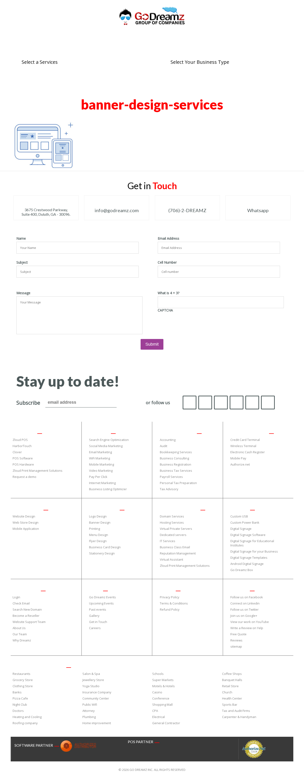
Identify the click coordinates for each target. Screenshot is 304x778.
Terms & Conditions (174, 603)
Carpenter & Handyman (239, 717)
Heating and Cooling (27, 717)
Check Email (21, 603)
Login (16, 597)
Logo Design (98, 516)
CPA (155, 711)
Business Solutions (178, 507)
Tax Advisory (169, 489)
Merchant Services (248, 431)
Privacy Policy (169, 597)
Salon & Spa (91, 674)
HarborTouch (22, 446)
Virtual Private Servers (176, 528)
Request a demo (24, 477)
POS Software (23, 458)
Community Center (95, 698)
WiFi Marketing (99, 458)
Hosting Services (172, 522)
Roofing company (25, 723)
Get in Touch (98, 622)
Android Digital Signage (247, 564)
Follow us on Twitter (244, 609)
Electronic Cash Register (247, 452)
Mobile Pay (238, 458)
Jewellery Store (93, 680)
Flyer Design (98, 541)
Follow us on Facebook (246, 597)
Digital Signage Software (248, 535)
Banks (17, 692)
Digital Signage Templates (248, 557)
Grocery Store (23, 680)
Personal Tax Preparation (178, 483)
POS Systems (23, 431)
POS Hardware (23, 464)
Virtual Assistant (171, 559)
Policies (166, 588)
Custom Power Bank (244, 522)
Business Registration (175, 464)
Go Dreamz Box (241, 570)
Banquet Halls (232, 680)
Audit (163, 446)
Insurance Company (96, 692)
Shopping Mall (162, 704)
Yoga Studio (91, 686)
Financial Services (176, 431)
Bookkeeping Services (176, 452)
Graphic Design (102, 507)
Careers (95, 628)
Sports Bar (229, 704)
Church (227, 692)
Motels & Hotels (163, 686)
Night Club (20, 704)
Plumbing (89, 717)
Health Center (232, 698)
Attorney (88, 711)
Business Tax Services (176, 470)
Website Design (26, 507)
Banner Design (99, 522)
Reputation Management (178, 553)
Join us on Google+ (243, 615)
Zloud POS (20, 440)
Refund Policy (170, 609)
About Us (19, 628)
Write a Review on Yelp (246, 628)
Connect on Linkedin (245, 603)
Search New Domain (27, 609)
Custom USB (239, 516)
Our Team (20, 634)
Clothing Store (23, 686)
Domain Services (172, 516)
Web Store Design (25, 522)
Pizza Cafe (20, 698)
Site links (238, 588)
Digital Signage (241, 528)
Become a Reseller (26, 615)
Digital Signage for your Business (254, 551)
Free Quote (238, 634)
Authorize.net (240, 464)
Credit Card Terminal (245, 440)
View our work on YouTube (249, 622)
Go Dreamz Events (102, 597)
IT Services (167, 541)
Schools (158, 674)
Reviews (236, 640)
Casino (157, 692)
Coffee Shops (232, 674)
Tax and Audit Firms (236, 711)
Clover (17, 452)
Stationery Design (102, 553)
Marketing (98, 431)
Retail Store (230, 686)
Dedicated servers (173, 535)
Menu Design (98, 535)
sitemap (236, 646)
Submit (152, 344)
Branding (238, 507)
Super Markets (163, 680)
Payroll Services (171, 477)
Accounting (168, 440)
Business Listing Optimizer (108, 489)
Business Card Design (105, 547)
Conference (160, 698)
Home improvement (96, 723)
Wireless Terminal (243, 446)
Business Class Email (175, 547)
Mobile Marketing (101, 464)
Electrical (158, 717)
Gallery (94, 615)
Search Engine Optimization (109, 440)
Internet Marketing (102, 483)
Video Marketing (101, 470)
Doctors (18, 711)
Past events (97, 609)
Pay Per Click (98, 477)
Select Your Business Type (38, 665)
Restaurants (21, 674)
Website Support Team (29, 622)
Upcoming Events (101, 603)
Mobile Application (26, 528)
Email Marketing (100, 452)
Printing (94, 528)
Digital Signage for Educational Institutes (252, 543)
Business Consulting (174, 458)
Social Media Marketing (106, 446)
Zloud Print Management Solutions (37, 470)
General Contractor (166, 723)
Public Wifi (89, 704)
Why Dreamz (22, 640)
